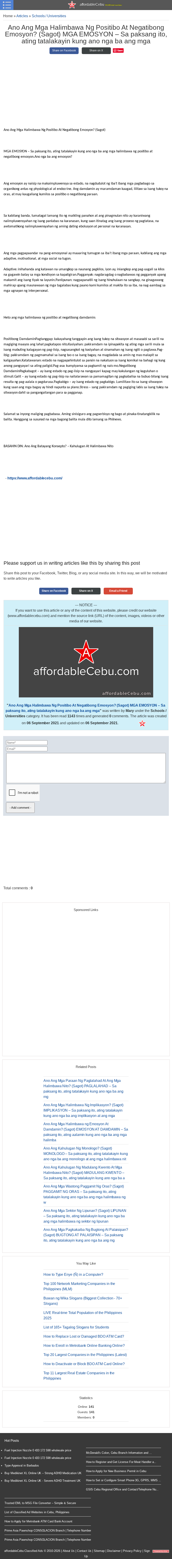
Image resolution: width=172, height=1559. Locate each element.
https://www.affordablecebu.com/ (34, 478)
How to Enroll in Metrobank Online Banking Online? (84, 1345)
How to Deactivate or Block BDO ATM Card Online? (84, 1364)
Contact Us (84, 1551)
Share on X (96, 50)
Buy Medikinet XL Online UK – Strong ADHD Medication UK (43, 1473)
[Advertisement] (86, 92)
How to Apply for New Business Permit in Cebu (116, 1471)
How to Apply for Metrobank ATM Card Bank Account (38, 1521)
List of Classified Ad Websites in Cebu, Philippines (36, 1512)
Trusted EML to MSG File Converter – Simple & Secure (40, 1503)
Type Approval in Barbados (21, 1465)
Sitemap (99, 1551)
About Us (69, 1551)
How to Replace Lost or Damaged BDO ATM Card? (83, 1336)
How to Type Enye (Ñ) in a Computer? (73, 1274)
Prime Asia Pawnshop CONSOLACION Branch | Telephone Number (47, 1530)
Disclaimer (113, 1551)
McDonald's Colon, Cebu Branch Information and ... (119, 1452)
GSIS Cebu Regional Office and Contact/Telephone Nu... (122, 1489)
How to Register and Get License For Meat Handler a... (121, 1462)
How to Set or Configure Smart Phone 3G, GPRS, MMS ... (123, 1480)
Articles (22, 16)
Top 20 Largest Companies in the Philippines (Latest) (85, 1355)
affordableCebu (101, 4)
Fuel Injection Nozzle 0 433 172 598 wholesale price (37, 1450)
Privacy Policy (132, 1551)
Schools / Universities (49, 16)
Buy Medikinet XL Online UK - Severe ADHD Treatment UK (42, 1480)
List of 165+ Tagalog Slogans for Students (76, 1327)
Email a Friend (118, 590)
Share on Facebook (64, 50)
